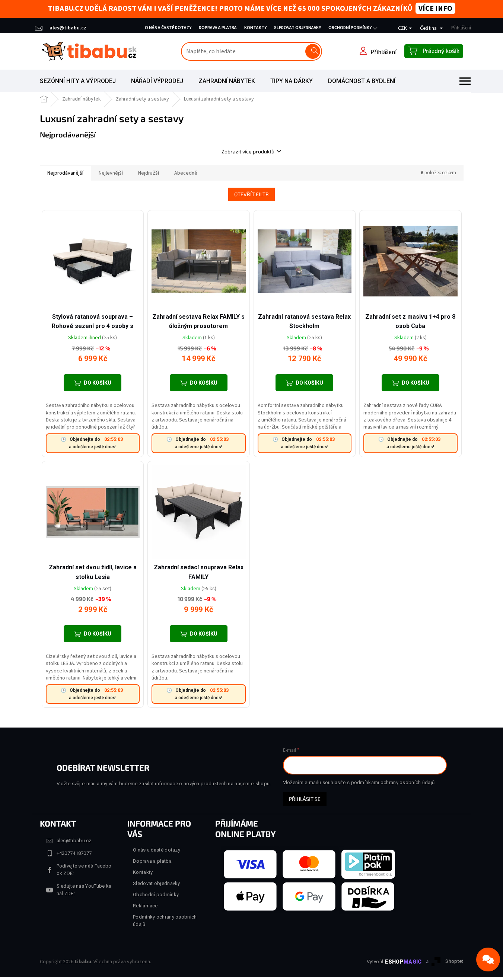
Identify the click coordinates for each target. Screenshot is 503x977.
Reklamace (145, 905)
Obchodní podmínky (350, 28)
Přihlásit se (305, 799)
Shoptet (454, 961)
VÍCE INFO (435, 8)
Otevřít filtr (251, 194)
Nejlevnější (111, 173)
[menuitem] (77, 81)
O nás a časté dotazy (168, 28)
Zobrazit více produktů (248, 151)
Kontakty (255, 28)
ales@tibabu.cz (74, 840)
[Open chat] (488, 959)
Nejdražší (148, 173)
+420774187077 (74, 853)
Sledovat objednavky (297, 28)
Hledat (312, 51)
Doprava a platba (218, 28)
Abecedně (185, 173)
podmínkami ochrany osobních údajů (393, 782)
